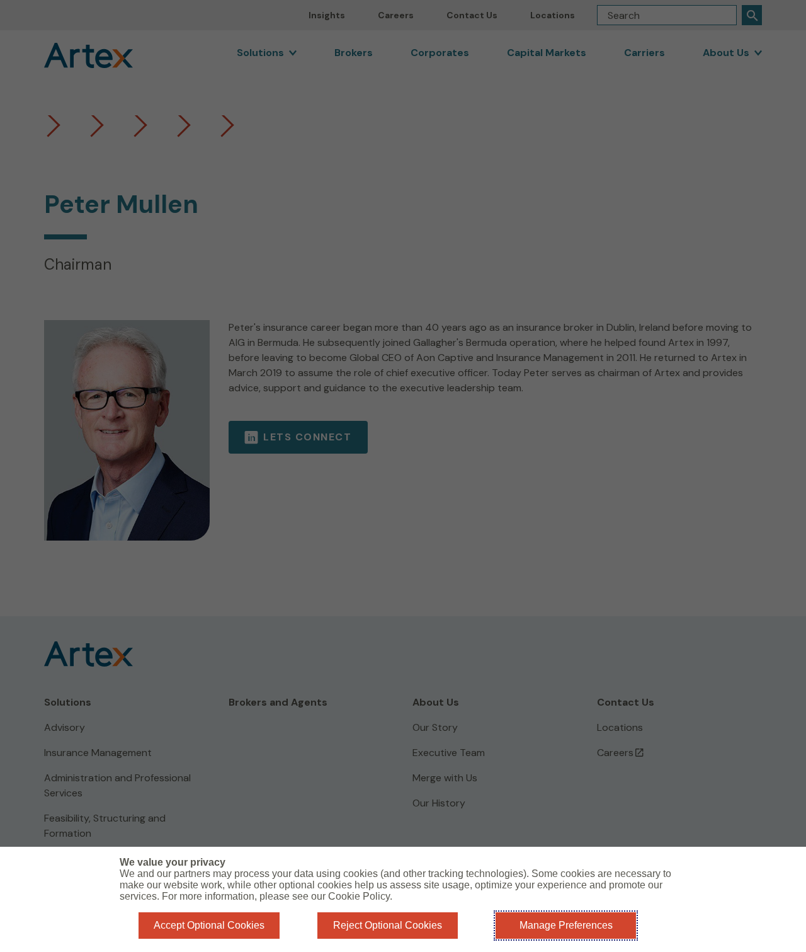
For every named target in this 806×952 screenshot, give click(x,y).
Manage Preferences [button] (566, 925)
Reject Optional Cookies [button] (387, 925)
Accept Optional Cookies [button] (209, 925)
